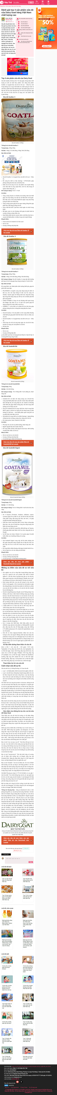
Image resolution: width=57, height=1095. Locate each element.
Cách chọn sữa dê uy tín (23, 39)
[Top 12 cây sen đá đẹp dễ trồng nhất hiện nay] (7, 872)
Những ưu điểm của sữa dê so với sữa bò (24, 30)
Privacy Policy (23, 1087)
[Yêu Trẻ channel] (17, 1083)
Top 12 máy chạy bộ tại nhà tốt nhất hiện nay (28, 1023)
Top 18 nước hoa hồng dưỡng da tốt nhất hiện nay (28, 880)
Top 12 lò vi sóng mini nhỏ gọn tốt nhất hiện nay (27, 897)
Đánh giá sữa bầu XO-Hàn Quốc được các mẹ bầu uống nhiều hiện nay (27, 923)
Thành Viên (48, 4)
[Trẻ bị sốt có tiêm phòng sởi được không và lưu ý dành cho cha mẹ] (7, 979)
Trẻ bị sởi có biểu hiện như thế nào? (6, 1022)
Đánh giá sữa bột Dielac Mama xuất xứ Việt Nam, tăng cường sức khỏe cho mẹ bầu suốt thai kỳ (28, 943)
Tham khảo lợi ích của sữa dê (24, 37)
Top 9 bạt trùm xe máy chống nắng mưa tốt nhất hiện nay (7, 1006)
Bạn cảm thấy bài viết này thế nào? (14, 848)
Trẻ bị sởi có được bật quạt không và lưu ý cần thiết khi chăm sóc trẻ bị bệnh (28, 968)
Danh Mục (37, 3)
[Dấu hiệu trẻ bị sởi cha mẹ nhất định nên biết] (28, 1050)
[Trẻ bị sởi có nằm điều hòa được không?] (7, 960)
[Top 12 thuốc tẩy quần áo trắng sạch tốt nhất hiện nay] (7, 1032)
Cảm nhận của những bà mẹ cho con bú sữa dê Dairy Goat (25, 42)
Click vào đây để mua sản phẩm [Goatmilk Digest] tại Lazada (16, 563)
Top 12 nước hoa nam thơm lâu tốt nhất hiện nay (27, 1005)
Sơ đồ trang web (33, 1087)
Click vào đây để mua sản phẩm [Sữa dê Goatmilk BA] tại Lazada (16, 443)
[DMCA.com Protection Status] (9, 1086)
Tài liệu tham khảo (10, 21)
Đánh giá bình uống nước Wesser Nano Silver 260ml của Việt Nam (7, 922)
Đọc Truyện (42, 4)
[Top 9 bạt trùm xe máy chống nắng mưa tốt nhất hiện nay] (7, 997)
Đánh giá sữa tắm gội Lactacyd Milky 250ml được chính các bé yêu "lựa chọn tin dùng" (7, 942)
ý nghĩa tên (42, 1066)
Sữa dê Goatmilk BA (24, 25)
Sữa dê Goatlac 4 (23, 23)
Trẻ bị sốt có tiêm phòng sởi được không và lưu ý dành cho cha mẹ (7, 988)
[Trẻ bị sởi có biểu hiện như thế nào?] (7, 1015)
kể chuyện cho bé (35, 1066)
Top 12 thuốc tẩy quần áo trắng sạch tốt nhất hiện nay (7, 1040)
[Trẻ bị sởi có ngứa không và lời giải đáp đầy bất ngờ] (28, 979)
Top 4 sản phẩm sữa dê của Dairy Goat (24, 19)
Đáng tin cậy (18, 850)
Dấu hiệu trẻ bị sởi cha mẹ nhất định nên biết (28, 1058)
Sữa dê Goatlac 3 (23, 21)
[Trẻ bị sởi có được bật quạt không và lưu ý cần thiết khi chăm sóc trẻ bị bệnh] (28, 960)
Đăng (31, 862)
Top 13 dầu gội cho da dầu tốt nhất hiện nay (27, 1040)
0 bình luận (6, 854)
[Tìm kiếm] (31, 2)
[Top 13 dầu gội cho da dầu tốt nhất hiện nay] (28, 1032)
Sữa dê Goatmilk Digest (24, 27)
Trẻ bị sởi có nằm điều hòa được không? (6, 967)
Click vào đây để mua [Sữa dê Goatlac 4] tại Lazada (16, 341)
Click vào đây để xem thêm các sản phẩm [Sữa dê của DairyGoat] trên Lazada (16, 840)
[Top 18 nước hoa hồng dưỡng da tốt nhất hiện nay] (28, 872)
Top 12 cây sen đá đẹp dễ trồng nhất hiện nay (7, 880)
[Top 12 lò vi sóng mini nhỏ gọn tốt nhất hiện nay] (28, 889)
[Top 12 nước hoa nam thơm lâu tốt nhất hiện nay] (28, 997)
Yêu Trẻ (8, 2)
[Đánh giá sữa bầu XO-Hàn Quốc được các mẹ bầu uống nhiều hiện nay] (28, 914)
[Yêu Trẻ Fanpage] (21, 1083)
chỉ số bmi (48, 1066)
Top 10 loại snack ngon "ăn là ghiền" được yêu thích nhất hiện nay (7, 897)
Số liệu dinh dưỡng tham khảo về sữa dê (25, 33)
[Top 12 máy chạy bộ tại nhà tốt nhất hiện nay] (28, 1015)
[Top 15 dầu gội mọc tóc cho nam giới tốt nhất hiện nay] (7, 1050)
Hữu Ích (26, 848)
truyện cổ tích (15, 1066)
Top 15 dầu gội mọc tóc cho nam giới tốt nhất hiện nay (7, 1059)
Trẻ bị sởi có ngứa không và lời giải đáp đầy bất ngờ (28, 987)
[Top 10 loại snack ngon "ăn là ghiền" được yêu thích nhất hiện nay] (7, 889)
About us (7, 1087)
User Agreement (15, 1087)
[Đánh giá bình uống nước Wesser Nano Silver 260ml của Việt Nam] (7, 914)
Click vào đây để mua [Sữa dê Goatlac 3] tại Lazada (16, 231)
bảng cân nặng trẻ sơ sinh (25, 1066)
